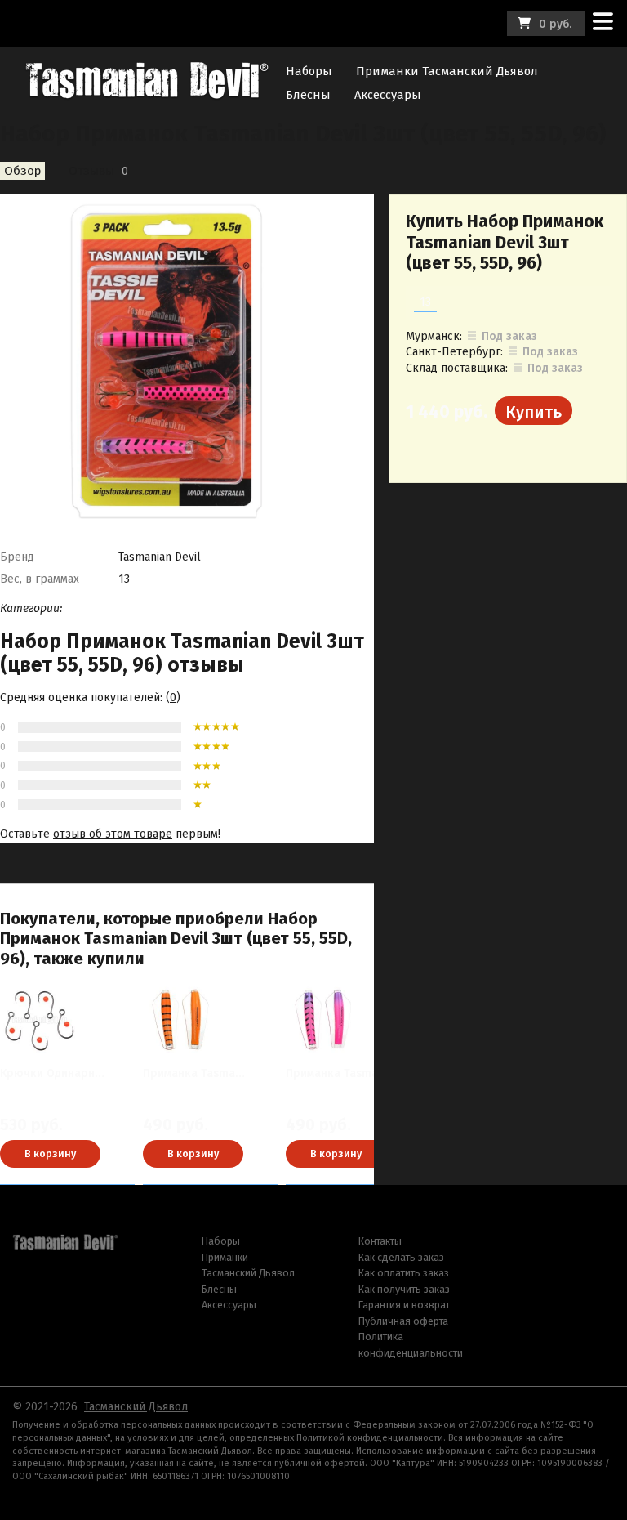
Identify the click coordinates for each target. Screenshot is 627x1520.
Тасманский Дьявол (136, 1407)
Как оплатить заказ (403, 1273)
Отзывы (91, 170)
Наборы (309, 71)
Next (395, 1069)
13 (425, 302)
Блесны (308, 94)
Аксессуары (387, 94)
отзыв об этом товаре (112, 834)
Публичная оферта (403, 1321)
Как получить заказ (404, 1289)
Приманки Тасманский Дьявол (447, 71)
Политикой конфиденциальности (369, 1438)
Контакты (380, 1241)
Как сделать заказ (401, 1257)
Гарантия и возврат (404, 1305)
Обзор (22, 170)
